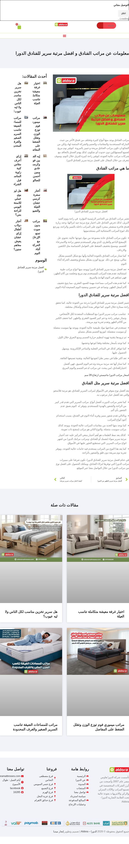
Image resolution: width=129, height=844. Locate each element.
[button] (64, 35)
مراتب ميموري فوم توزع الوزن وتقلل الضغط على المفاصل (35, 133)
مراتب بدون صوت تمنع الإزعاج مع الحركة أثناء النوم (36, 237)
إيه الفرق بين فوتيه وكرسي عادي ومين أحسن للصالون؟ (34, 168)
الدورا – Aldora (88, 831)
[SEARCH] (100, 25)
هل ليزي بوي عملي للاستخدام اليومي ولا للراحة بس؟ (15, 202)
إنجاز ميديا (58, 831)
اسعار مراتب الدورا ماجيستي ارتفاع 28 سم (106, 375)
